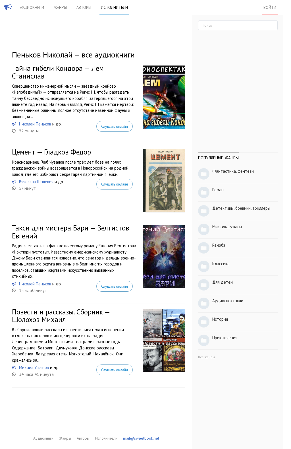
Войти (269, 7)
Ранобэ (218, 245)
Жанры (60, 7)
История (220, 319)
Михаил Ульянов (34, 367)
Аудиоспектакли (227, 300)
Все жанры (206, 357)
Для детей (222, 282)
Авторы (83, 7)
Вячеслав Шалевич (36, 181)
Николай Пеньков (35, 124)
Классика (221, 263)
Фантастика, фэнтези (233, 171)
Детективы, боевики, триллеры (241, 208)
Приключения (224, 337)
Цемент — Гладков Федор (51, 151)
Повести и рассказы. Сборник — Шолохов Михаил (61, 315)
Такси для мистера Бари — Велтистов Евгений (70, 231)
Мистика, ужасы (227, 226)
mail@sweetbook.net (141, 438)
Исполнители (114, 7)
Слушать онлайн (114, 126)
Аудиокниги (32, 7)
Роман (218, 189)
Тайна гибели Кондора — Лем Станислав (58, 72)
